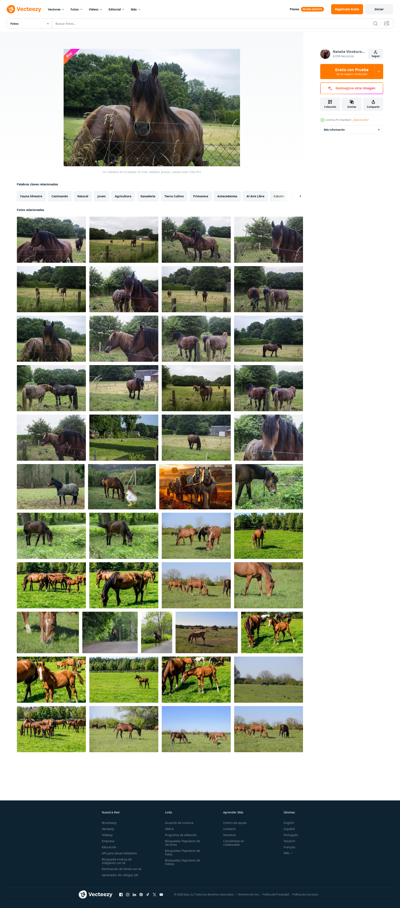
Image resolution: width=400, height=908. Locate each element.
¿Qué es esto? (361, 120)
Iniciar (379, 9)
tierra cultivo (174, 196)
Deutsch (289, 841)
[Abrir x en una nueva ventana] (154, 894)
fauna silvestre (31, 196)
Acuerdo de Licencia (179, 823)
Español (289, 829)
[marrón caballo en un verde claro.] (269, 486)
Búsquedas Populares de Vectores (182, 843)
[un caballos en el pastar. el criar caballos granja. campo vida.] (51, 240)
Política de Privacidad (275, 894)
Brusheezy (109, 823)
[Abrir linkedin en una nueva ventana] (134, 894)
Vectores (54, 9)
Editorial (115, 9)
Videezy (107, 835)
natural (82, 196)
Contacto (229, 829)
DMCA (169, 829)
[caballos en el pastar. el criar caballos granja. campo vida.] (123, 438)
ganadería (147, 196)
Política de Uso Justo (305, 894)
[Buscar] (375, 23)
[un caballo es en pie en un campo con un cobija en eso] (51, 486)
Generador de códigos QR (120, 875)
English (289, 823)
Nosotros (229, 835)
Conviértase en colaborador (233, 843)
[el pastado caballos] (207, 632)
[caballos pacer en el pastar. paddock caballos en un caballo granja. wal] (196, 536)
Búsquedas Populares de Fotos (182, 852)
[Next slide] (296, 196)
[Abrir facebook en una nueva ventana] (121, 894)
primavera (200, 196)
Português (291, 835)
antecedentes (227, 196)
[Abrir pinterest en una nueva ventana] (141, 894)
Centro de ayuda (235, 823)
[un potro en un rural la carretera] (110, 632)
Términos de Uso (248, 894)
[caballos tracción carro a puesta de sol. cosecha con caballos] (195, 486)
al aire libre (255, 196)
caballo (279, 196)
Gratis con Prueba (352, 71)
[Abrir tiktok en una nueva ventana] (148, 894)
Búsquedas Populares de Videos (182, 862)
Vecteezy (108, 829)
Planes (294, 9)
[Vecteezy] (24, 9)
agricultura (123, 196)
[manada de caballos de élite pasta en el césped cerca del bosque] (268, 536)
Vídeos (93, 9)
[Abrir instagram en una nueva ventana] (127, 894)
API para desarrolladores (119, 853)
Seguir (376, 56)
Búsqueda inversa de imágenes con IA (117, 861)
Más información (334, 129)
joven (101, 196)
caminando (59, 196)
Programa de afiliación (181, 835)
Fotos (75, 9)
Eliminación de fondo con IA (121, 869)
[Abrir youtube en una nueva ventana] (161, 894)
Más (134, 9)
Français (289, 847)
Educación (109, 847)
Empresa (108, 841)
